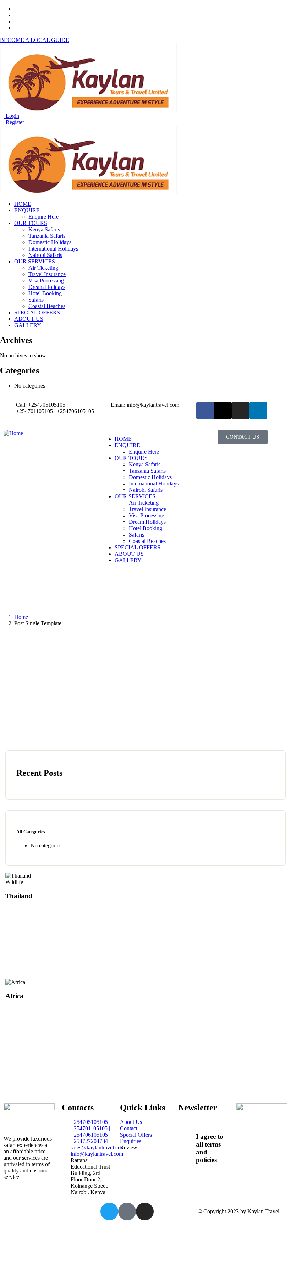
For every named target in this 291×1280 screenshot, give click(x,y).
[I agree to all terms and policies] (187, 1135)
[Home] (13, 433)
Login (11, 116)
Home (21, 617)
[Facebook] (205, 410)
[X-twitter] (223, 410)
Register (14, 122)
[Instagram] (240, 410)
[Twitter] (109, 1211)
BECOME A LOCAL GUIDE (34, 40)
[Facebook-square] (127, 1211)
